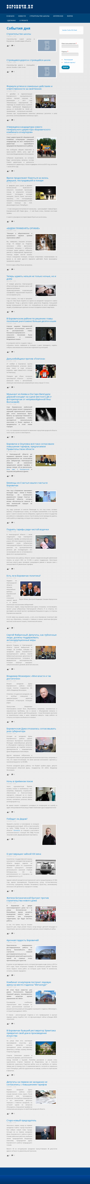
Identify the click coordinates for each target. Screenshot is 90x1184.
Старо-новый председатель (21, 1120)
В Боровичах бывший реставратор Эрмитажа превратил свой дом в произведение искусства (31, 1033)
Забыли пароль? (69, 62)
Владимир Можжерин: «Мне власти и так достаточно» (29, 677)
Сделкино (11, 20)
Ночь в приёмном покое (20, 781)
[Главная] (32, 6)
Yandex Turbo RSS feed (69, 30)
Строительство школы (39, 16)
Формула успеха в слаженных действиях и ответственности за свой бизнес (29, 87)
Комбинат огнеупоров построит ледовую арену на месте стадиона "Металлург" (29, 983)
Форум (70, 16)
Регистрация (68, 60)
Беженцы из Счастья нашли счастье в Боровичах (27, 484)
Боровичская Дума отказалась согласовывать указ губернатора (31, 730)
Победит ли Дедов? (17, 818)
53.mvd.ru (17, 830)
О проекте (24, 20)
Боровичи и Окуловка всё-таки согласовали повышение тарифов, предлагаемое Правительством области (30, 446)
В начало (10, 16)
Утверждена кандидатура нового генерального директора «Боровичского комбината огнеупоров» (28, 129)
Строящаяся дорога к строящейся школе (28, 60)
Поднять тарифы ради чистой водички (28, 529)
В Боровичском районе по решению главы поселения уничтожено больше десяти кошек (31, 320)
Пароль (65, 51)
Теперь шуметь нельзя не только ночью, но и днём (31, 277)
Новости (22, 16)
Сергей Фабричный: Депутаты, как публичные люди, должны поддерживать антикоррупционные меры (32, 637)
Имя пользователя (69, 43)
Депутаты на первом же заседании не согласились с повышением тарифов (27, 1083)
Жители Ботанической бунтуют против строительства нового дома (28, 899)
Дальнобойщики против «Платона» (26, 358)
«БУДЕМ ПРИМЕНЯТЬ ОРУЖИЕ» (23, 228)
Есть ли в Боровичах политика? (24, 575)
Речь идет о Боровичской (18, 469)
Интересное (58, 16)
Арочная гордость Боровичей (23, 940)
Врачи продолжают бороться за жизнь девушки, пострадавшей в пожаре (27, 179)
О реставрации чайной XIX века (24, 853)
